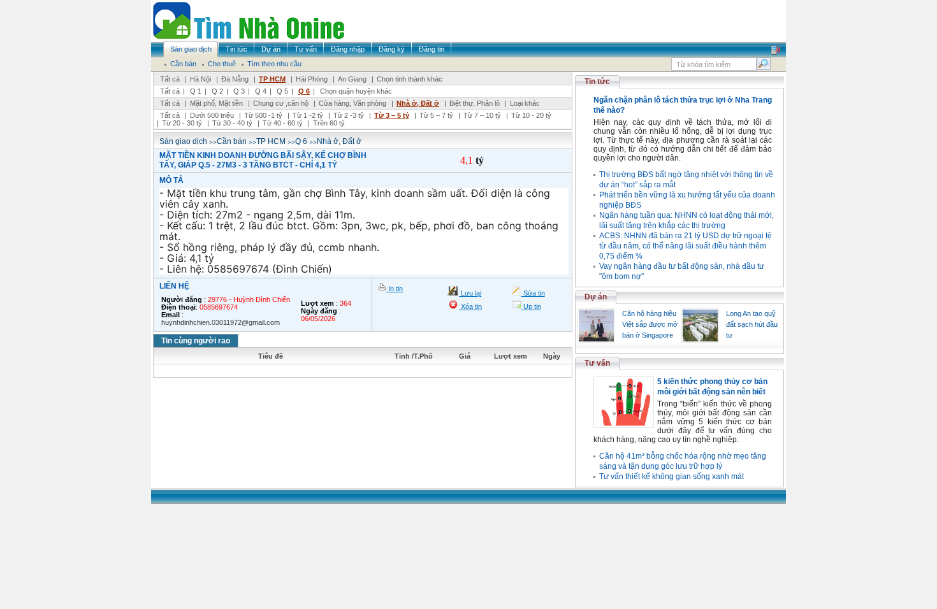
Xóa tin (470, 306)
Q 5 (282, 91)
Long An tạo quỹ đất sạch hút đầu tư (752, 324)
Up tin (531, 306)
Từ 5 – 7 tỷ (436, 115)
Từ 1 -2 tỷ (308, 115)
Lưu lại (470, 293)
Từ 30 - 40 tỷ (232, 123)
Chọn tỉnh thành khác (409, 79)
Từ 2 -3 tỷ (348, 115)
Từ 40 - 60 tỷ (283, 123)
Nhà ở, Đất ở (417, 103)
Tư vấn (597, 363)
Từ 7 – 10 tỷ (482, 115)
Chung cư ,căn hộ (281, 103)
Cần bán (232, 141)
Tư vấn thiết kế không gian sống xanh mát (671, 476)
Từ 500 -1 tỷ (263, 115)
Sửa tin (533, 293)
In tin (394, 288)
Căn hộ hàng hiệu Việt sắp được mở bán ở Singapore (650, 324)
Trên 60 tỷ (329, 123)
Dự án (596, 296)
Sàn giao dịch (183, 141)
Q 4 (260, 91)
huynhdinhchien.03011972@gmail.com (220, 322)
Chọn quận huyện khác (356, 91)
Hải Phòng (312, 79)
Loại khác (525, 103)
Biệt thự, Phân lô (474, 103)
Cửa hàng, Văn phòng (352, 103)
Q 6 (304, 91)
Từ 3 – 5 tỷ (391, 115)
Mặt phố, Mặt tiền (216, 103)
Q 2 (217, 91)
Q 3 (239, 91)
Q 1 (195, 91)
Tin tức (597, 81)
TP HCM (272, 79)
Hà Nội (200, 79)
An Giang (352, 79)
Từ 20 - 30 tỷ (182, 123)
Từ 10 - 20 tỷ (531, 115)
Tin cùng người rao (195, 340)
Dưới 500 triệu (212, 115)
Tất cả (170, 79)
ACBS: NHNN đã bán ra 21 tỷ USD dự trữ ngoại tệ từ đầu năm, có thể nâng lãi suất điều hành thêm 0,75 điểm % (685, 246)
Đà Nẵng (235, 79)
